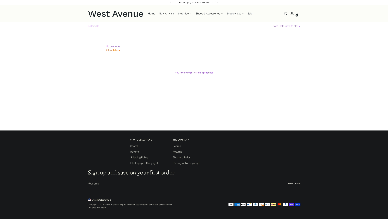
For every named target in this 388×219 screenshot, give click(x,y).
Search (134, 146)
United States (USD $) (101, 200)
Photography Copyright (144, 163)
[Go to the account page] (292, 14)
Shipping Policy (139, 157)
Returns (134, 151)
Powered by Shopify (97, 207)
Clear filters (113, 50)
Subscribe (294, 183)
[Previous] (170, 2)
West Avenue (111, 204)
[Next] (217, 2)
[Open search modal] (286, 14)
